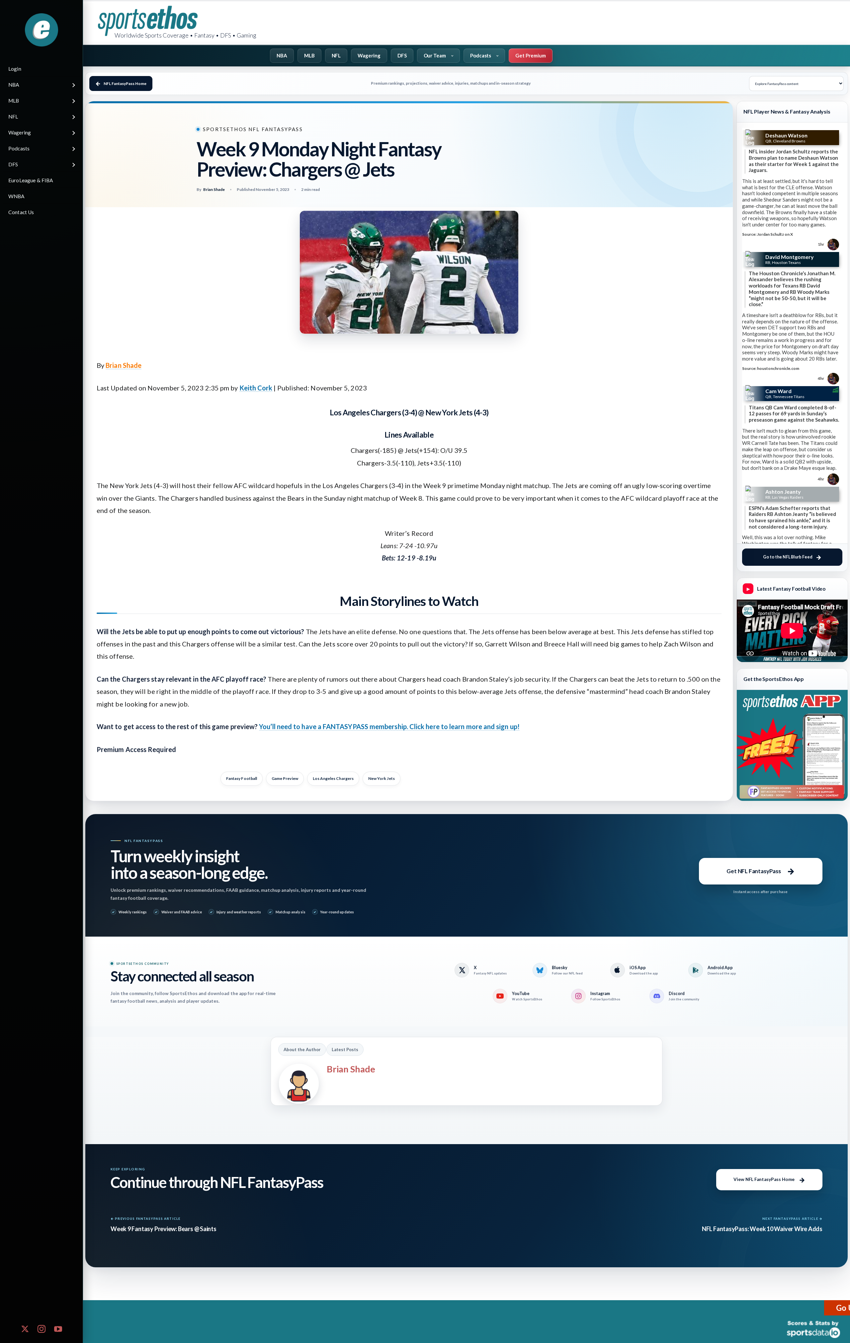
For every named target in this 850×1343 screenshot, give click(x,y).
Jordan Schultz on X (775, 234)
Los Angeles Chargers (333, 778)
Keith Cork (256, 388)
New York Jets (381, 778)
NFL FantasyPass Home (125, 83)
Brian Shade (123, 365)
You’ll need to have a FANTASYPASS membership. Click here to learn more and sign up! (389, 726)
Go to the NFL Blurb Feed (787, 556)
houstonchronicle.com (778, 368)
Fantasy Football (241, 778)
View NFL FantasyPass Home (764, 1179)
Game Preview (285, 778)
